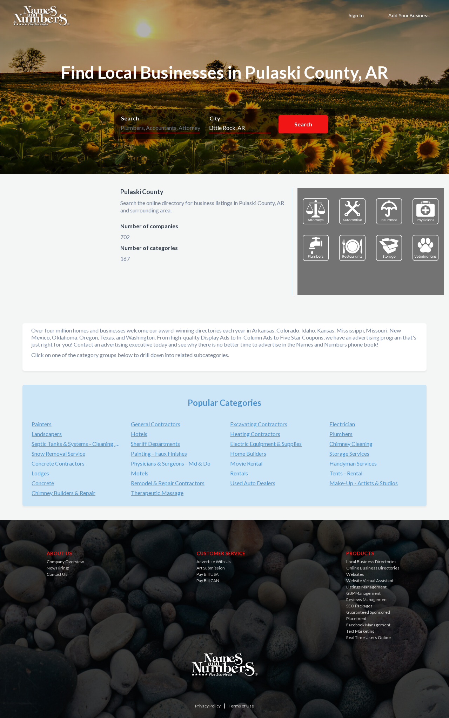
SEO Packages (359, 605)
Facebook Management (368, 624)
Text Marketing (360, 631)
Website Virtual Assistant (370, 580)
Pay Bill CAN (207, 580)
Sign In (356, 15)
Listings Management (366, 586)
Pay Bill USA (207, 574)
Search (130, 118)
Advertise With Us (213, 561)
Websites (355, 574)
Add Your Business (409, 15)
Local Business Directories (371, 561)
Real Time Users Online (368, 637)
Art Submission (210, 568)
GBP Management (363, 593)
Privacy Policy (208, 706)
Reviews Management (367, 599)
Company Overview (65, 561)
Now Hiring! (58, 568)
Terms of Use (241, 706)
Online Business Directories (373, 568)
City (214, 118)
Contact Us (57, 574)
